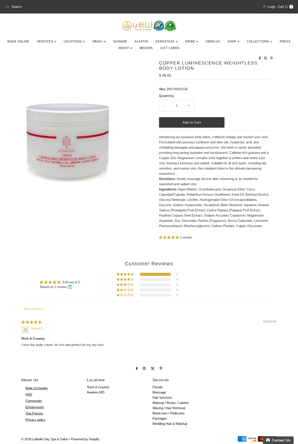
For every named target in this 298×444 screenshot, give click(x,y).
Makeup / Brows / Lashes (170, 403)
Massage (159, 392)
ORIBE (190, 41)
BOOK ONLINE (18, 41)
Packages (159, 418)
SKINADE (120, 41)
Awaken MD (95, 392)
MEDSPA (146, 48)
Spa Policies (34, 413)
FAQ (29, 394)
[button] (169, 237)
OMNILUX (213, 41)
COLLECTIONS (258, 41)
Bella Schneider (37, 388)
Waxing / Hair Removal (168, 408)
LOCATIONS (73, 41)
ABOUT (124, 48)
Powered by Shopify (85, 439)
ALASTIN (141, 41)
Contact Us (280, 440)
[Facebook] (137, 368)
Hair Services (162, 397)
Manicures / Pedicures (168, 413)
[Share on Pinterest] (271, 58)
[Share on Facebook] (260, 58)
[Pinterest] (161, 368)
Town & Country (98, 387)
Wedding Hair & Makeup (169, 423)
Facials (157, 387)
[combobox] (75, 6)
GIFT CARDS (170, 48)
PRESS (285, 41)
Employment (35, 407)
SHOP (233, 41)
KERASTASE (166, 41)
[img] (31, 322)
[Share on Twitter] (266, 58)
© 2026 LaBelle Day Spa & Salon (44, 439)
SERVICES (45, 41)
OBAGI (98, 41)
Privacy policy (36, 420)
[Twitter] (152, 368)
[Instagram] (144, 368)
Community (34, 401)
